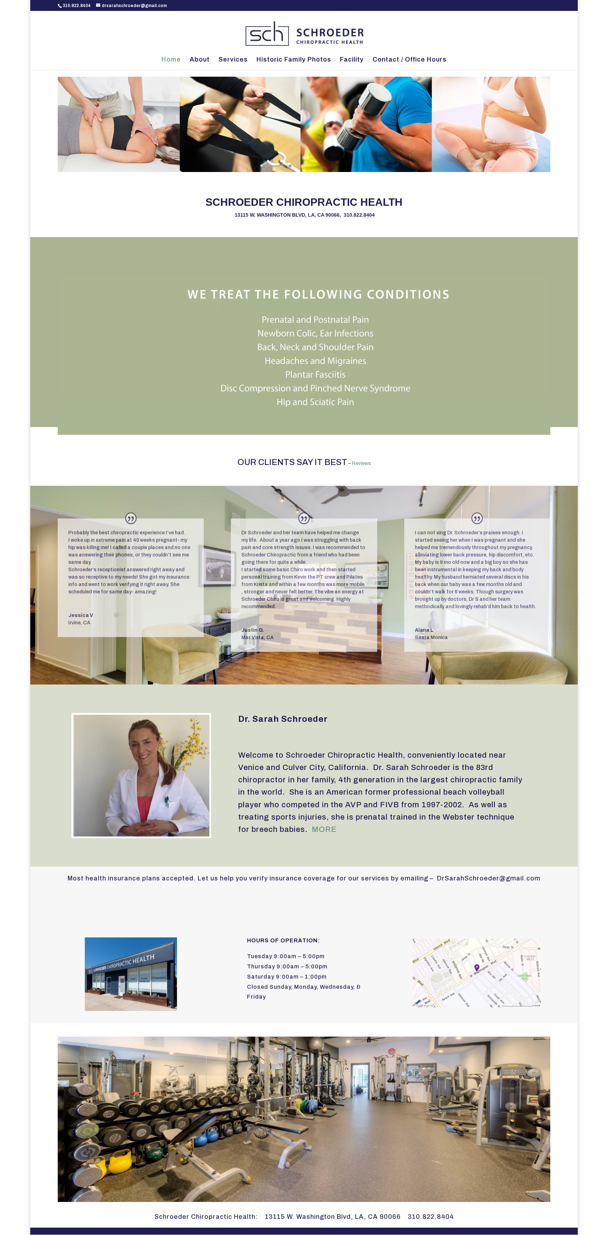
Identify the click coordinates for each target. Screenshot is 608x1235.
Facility (352, 60)
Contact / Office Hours (409, 60)
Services (233, 60)
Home (171, 60)
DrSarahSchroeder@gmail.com (488, 878)
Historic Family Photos (293, 60)
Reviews (361, 463)
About (200, 60)
